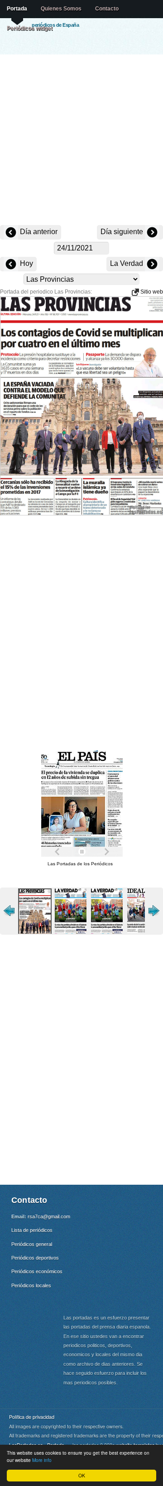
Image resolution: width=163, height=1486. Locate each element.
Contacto (107, 8)
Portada (17, 8)
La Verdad (127, 263)
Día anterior (38, 231)
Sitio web (151, 292)
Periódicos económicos (36, 1271)
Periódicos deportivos (35, 1257)
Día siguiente (123, 231)
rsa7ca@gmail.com (49, 1216)
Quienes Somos (61, 8)
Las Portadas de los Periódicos (80, 863)
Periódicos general (31, 1244)
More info (42, 1460)
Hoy (25, 263)
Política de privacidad (31, 1416)
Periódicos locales (31, 1285)
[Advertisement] (81, 140)
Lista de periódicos (32, 1230)
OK (81, 1475)
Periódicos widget (30, 28)
